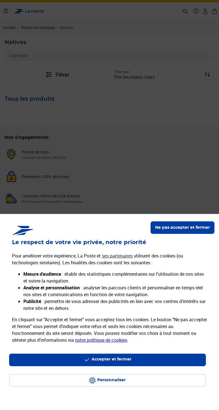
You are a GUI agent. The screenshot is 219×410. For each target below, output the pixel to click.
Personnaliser (111, 380)
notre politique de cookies (101, 340)
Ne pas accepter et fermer (182, 228)
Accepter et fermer (111, 359)
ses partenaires (117, 256)
